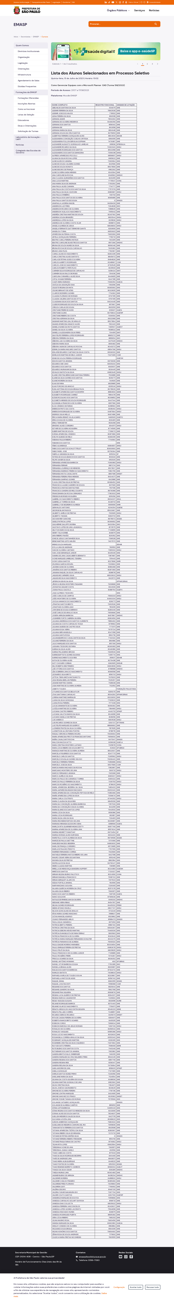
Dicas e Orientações (27, 126)
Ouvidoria (66, 2)
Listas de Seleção (26, 114)
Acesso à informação (22, 2)
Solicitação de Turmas (28, 131)
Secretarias (25, 37)
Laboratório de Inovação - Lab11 (28, 138)
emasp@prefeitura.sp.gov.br (92, 1256)
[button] (157, 64)
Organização (24, 57)
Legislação (56, 2)
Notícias (20, 144)
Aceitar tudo (136, 1287)
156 (73, 2)
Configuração (119, 1287)
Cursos (45, 37)
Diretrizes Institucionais (28, 51)
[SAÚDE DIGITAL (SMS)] (105, 51)
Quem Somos (22, 45)
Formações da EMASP (26, 92)
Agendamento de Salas (28, 80)
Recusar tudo (153, 1287)
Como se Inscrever (26, 109)
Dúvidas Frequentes (27, 86)
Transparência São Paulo (41, 2)
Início (16, 37)
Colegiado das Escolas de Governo (28, 151)
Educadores (23, 120)
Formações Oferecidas (28, 98)
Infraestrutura (24, 74)
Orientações (23, 69)
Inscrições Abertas (26, 103)
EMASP (36, 37)
